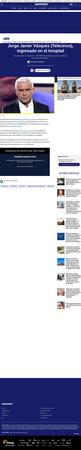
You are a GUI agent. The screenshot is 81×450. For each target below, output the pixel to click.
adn (63, 440)
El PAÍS (23, 440)
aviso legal (43, 413)
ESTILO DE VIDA (38, 41)
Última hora (71, 4)
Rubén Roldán (49, 1)
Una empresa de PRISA (9, 441)
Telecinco (22, 186)
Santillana (38, 440)
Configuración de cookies (47, 408)
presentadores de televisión (36, 186)
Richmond (22, 445)
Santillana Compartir (46, 440)
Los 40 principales (31, 440)
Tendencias (4, 186)
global (20, 8)
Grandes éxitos (20, 121)
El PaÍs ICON (44, 445)
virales (26, 8)
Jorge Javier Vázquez (15, 126)
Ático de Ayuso (41, 1)
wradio (38, 443)
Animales (9, 41)
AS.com (58, 440)
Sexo (60, 41)
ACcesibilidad (43, 417)
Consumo (14, 41)
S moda (51, 445)
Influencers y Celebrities (28, 41)
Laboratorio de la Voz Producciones (23, 131)
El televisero (43, 8)
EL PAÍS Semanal (56, 443)
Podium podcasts (37, 445)
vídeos (35, 8)
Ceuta (9, 1)
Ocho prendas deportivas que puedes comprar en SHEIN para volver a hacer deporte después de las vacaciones (68, 97)
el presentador (44, 124)
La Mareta (34, 1)
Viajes (19, 41)
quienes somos (5, 410)
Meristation (65, 445)
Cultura (48, 41)
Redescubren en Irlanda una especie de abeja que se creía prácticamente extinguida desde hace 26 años (73, 250)
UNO (34, 443)
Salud (4, 41)
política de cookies (45, 410)
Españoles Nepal (58, 1)
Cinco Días (44, 443)
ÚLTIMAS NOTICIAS (64, 8)
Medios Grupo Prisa (9, 445)
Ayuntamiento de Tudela (28, 119)
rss (3, 417)
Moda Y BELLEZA (54, 41)
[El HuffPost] (41, 4)
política (14, 8)
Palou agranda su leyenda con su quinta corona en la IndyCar (73, 305)
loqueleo (58, 445)
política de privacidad (46, 415)
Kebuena (68, 443)
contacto (4, 413)
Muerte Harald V (67, 1)
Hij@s (43, 41)
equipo (3, 408)
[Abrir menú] (2, 4)
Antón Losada (76, 1)
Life (6, 39)
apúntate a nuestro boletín (69, 164)
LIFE (31, 8)
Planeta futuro (62, 443)
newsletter (5, 415)
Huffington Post (25, 443)
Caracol (69, 440)
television (13, 186)
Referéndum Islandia (17, 1)
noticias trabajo (53, 8)
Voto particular (26, 1)
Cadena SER (53, 440)
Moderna (30, 445)
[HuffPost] (7, 403)
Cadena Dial (51, 443)
